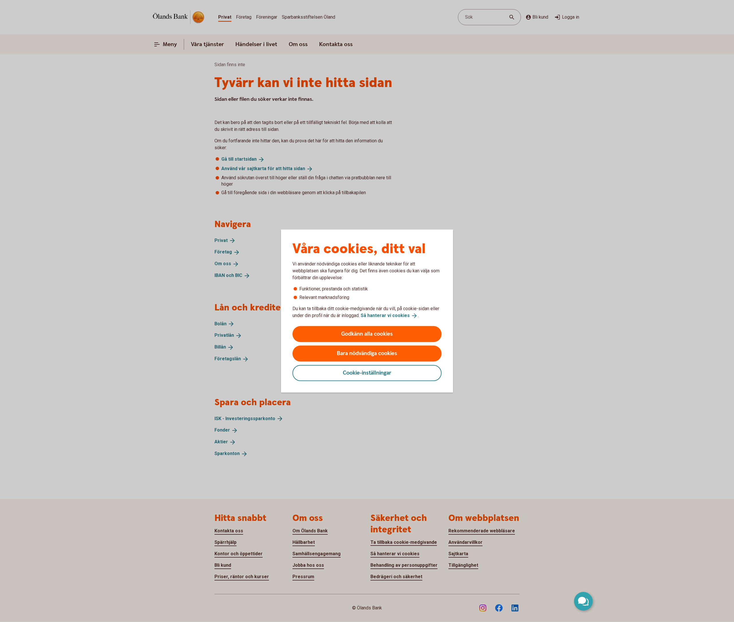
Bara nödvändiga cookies (367, 353)
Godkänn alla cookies (367, 333)
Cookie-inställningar (367, 372)
